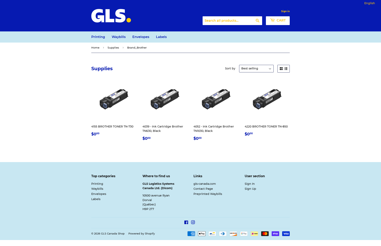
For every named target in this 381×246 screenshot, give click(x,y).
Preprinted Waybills (207, 194)
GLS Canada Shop (113, 233)
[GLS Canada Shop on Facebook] (186, 223)
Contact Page (203, 189)
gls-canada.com (204, 184)
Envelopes (140, 37)
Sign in (285, 11)
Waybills (119, 37)
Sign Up (250, 189)
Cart (281, 20)
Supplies (113, 47)
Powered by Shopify (141, 233)
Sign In (250, 184)
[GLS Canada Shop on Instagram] (193, 223)
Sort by (230, 68)
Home (95, 47)
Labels (161, 37)
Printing (98, 37)
